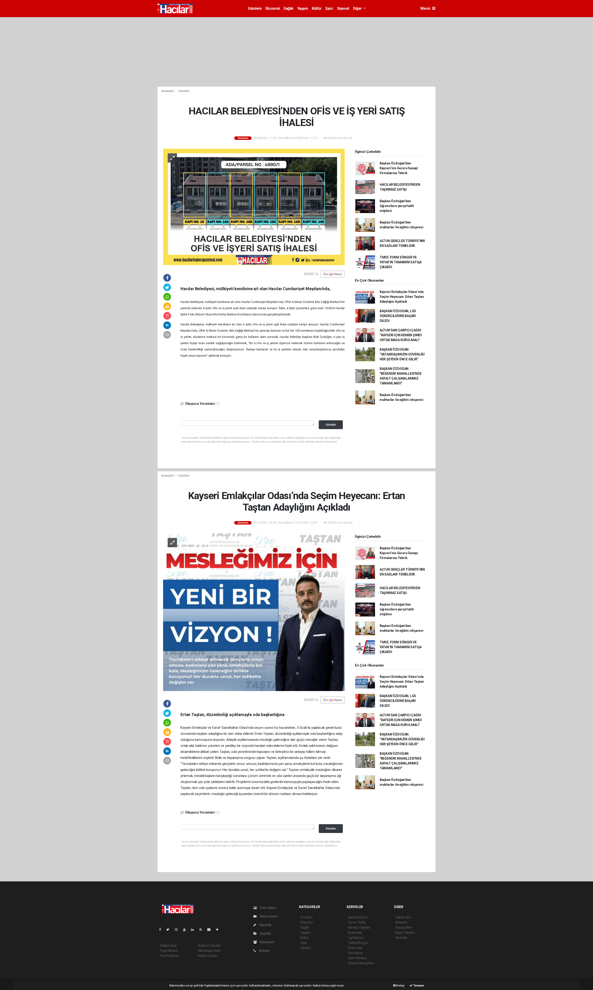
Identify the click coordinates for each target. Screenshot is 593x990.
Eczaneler (355, 932)
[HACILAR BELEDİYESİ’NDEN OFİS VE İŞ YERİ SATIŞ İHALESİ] (254, 206)
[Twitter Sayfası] (169, 929)
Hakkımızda (168, 945)
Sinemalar (355, 948)
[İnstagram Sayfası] (178, 929)
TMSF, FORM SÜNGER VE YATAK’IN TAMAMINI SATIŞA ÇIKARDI (401, 262)
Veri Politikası (169, 956)
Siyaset (343, 8)
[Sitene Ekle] (219, 929)
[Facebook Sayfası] (162, 929)
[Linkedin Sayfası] (194, 929)
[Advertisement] (296, 51)
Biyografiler (403, 927)
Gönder (331, 424)
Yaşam (302, 8)
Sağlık (288, 8)
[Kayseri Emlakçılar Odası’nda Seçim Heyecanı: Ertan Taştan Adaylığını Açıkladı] (254, 612)
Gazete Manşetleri (361, 963)
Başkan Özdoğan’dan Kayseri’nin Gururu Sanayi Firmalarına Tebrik (399, 168)
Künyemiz (266, 942)
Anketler (401, 922)
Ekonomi (272, 8)
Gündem (255, 8)
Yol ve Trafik (357, 922)
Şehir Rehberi (357, 958)
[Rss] (202, 929)
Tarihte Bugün (358, 943)
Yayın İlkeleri (168, 950)
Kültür (317, 8)
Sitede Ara (402, 917)
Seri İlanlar (355, 953)
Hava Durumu (357, 917)
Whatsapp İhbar (209, 950)
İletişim (264, 950)
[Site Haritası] (210, 929)
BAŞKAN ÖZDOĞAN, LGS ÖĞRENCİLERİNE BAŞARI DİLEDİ (398, 316)
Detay (400, 985)
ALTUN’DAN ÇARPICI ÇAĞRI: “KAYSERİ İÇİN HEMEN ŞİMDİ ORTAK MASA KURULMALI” (401, 335)
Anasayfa (167, 91)
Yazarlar (265, 925)
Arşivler (265, 933)
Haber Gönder (208, 956)
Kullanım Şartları (209, 945)
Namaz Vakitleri (359, 927)
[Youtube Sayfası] (186, 929)
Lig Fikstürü (356, 938)
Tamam (418, 985)
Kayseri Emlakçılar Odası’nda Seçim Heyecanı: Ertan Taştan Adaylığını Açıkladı (402, 296)
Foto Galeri (268, 908)
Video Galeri (268, 916)
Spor (329, 8)
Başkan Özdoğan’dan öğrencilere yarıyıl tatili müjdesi (397, 206)
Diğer (358, 8)
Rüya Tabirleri (405, 932)
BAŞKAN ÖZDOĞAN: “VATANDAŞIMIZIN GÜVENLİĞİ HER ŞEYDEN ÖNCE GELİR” (402, 354)
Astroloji (401, 938)
